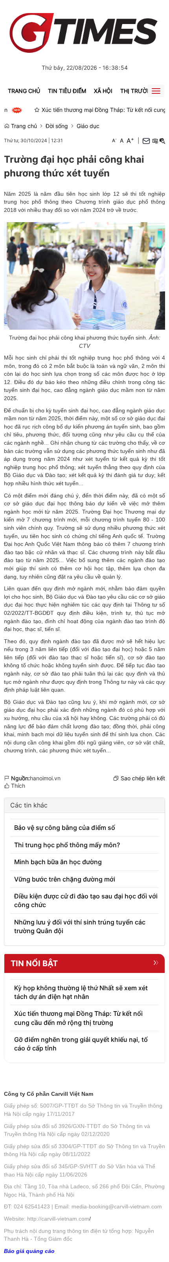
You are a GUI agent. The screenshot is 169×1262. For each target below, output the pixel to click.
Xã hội (103, 90)
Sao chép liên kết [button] (143, 778)
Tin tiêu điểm (67, 90)
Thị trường (137, 90)
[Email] (146, 140)
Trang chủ (24, 90)
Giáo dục (88, 125)
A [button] (114, 140)
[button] (155, 141)
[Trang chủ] (84, 29)
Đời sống (57, 125)
